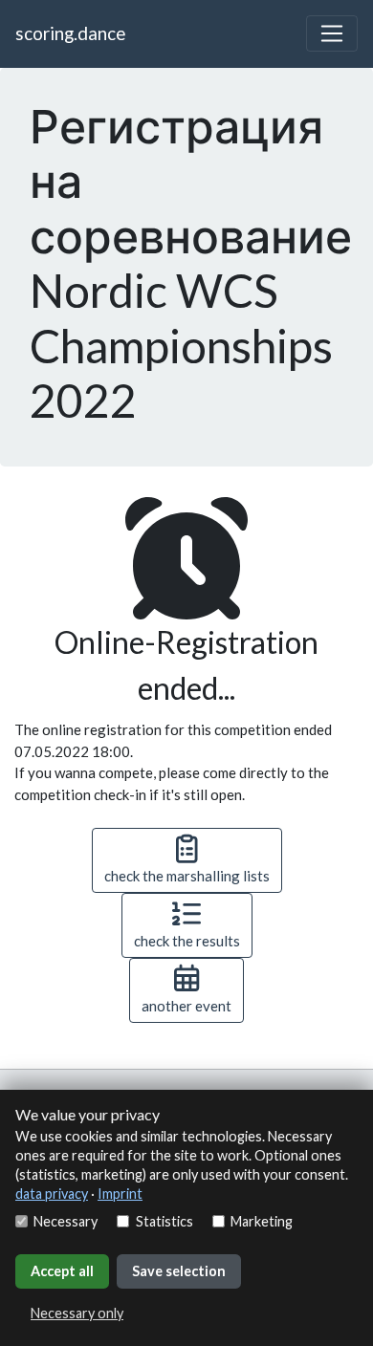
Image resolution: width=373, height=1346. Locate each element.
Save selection (179, 1271)
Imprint (120, 1193)
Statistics (164, 1221)
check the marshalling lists (187, 875)
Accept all (62, 1271)
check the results (187, 940)
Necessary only (77, 1313)
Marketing (261, 1221)
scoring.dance (70, 33)
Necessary (65, 1221)
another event (186, 1005)
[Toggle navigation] (332, 33)
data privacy (51, 1193)
